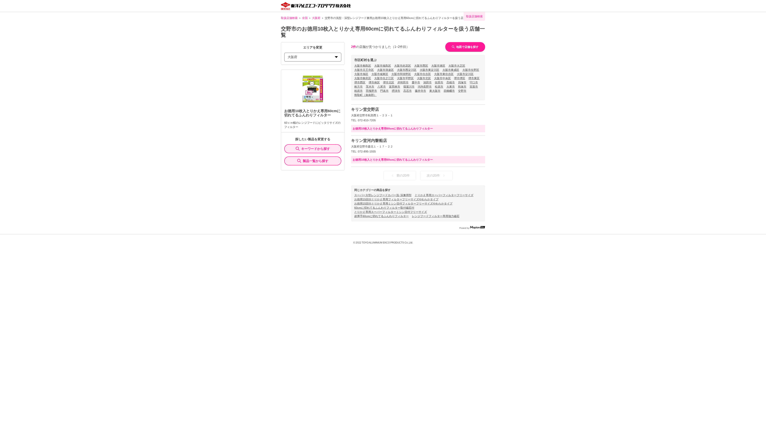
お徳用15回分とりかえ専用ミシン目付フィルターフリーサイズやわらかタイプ (403, 203)
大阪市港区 (438, 65)
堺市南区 (374, 82)
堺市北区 (388, 82)
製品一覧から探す (315, 161)
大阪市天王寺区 (364, 69)
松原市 (439, 86)
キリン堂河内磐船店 (369, 140)
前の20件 (403, 175)
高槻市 (450, 82)
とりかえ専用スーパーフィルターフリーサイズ (444, 195)
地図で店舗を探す (467, 46)
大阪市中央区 (442, 78)
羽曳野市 (371, 90)
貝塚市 (462, 82)
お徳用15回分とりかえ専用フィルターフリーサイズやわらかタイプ (396, 199)
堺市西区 (359, 82)
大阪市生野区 (470, 69)
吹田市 (439, 82)
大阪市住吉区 (422, 74)
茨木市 (370, 86)
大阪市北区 (424, 78)
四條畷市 (449, 90)
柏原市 (358, 90)
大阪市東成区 (450, 69)
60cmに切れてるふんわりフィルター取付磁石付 (384, 207)
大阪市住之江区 (384, 78)
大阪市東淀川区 (429, 69)
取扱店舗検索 (289, 18)
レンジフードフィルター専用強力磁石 (435, 216)
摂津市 (396, 90)
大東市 (450, 86)
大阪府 (316, 18)
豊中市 (416, 82)
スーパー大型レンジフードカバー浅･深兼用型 (383, 195)
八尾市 (381, 86)
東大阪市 (434, 90)
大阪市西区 (421, 65)
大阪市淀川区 (465, 74)
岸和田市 (403, 82)
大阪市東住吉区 (444, 74)
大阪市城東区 (379, 74)
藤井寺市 (420, 90)
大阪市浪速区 (385, 69)
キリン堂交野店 (365, 109)
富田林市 (394, 86)
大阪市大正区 (456, 65)
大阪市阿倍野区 (401, 74)
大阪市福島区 (382, 65)
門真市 (384, 90)
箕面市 (474, 86)
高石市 (407, 90)
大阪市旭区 (361, 74)
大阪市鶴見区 (362, 78)
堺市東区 (474, 78)
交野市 (462, 90)
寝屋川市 (409, 86)
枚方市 (358, 86)
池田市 (427, 82)
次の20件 (433, 175)
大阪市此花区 (402, 65)
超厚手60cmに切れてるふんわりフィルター (381, 216)
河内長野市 (425, 86)
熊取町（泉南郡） (365, 95)
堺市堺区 (459, 78)
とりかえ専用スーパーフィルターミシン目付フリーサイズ (390, 212)
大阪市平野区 (405, 78)
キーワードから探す (315, 148)
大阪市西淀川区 (407, 69)
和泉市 (462, 86)
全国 (305, 18)
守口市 (474, 82)
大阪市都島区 (362, 65)
